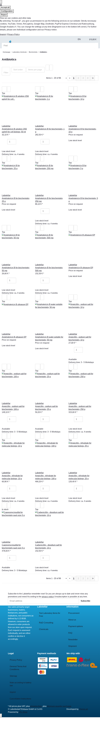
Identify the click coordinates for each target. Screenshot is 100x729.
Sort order (18, 70)
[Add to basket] (5, 147)
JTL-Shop (23, 712)
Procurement (73, 613)
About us (72, 620)
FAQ (70, 633)
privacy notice (48, 597)
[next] (96, 78)
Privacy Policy (13, 34)
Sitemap (13, 676)
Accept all (5, 7)
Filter (6, 73)
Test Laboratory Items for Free (49, 614)
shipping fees (36, 706)
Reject (4, 15)
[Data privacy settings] (1, 2)
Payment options (75, 626)
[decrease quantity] (5, 142)
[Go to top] (1, 715)
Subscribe (85, 601)
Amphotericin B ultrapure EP (81, 268)
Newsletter (73, 640)
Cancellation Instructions (20, 699)
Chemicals (43, 629)
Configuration (7, 11)
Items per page (35, 70)
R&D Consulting (46, 623)
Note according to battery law (20, 684)
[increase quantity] (18, 142)
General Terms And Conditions (18, 667)
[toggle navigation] (5, 42)
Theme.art (83, 709)
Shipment (72, 646)
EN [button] (79, 39)
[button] (85, 39)
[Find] (96, 45)
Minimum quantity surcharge (59, 706)
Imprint (3, 34)
